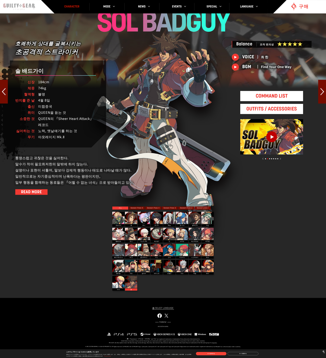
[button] (265, 158)
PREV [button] (262, 159)
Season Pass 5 (137, 208)
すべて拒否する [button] (243, 353)
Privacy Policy (107, 356)
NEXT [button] (280, 159)
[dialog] (163, 353)
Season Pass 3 (170, 208)
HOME (19, 6)
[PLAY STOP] (235, 57)
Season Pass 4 (153, 208)
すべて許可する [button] (211, 353)
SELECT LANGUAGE (164, 308)
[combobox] (324, 351)
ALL (120, 208)
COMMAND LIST (272, 96)
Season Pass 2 (186, 208)
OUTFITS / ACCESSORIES (271, 109)
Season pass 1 (203, 208)
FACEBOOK (159, 315)
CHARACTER (72, 6)
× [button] (324, 352)
